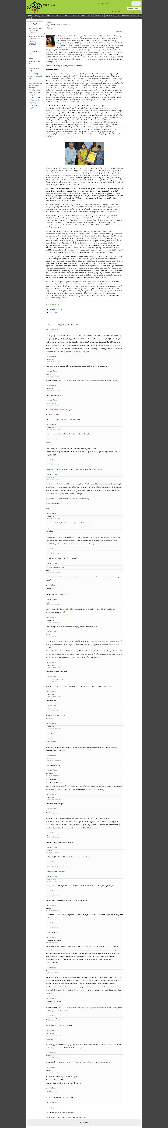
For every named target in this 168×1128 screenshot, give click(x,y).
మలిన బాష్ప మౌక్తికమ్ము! (32, 43)
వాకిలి (83, 1122)
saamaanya (61, 1107)
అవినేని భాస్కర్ (50, 477)
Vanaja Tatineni (51, 403)
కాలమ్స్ (37, 15)
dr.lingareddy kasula (52, 708)
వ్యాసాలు (97, 15)
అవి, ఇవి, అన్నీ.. (110, 15)
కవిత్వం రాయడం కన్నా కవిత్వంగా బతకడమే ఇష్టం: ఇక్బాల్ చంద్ (35, 103)
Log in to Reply (51, 356)
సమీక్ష (73, 15)
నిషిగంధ (48, 442)
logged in (58, 1112)
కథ (56, 15)
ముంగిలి (29, 15)
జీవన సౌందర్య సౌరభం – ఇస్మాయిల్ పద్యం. (35, 76)
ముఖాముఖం (85, 15)
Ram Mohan (50, 1033)
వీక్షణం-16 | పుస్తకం (59, 567)
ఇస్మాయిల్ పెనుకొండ (52, 329)
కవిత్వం (47, 15)
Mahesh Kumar (51, 879)
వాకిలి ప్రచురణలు (103, 3)
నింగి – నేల (53, 312)
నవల (64, 15)
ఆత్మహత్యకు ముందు (55, 309)
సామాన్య (49, 28)
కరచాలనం (49, 22)
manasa (48, 374)
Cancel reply (120, 1108)
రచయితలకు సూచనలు (128, 15)
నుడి (28, 18)
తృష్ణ (47, 602)
